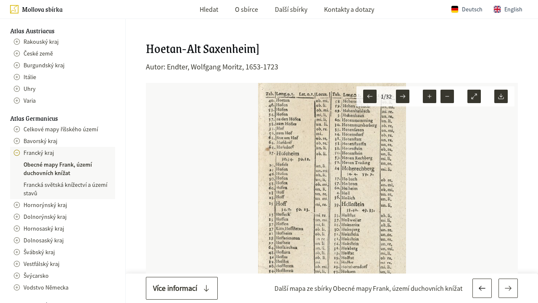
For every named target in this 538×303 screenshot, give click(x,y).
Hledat (209, 9)
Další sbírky (291, 9)
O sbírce (246, 9)
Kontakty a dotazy (349, 9)
